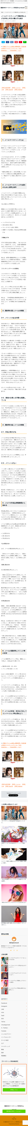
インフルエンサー (6, 1037)
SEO (2, 1018)
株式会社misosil (14, 943)
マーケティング (5, 1046)
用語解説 (3, 1055)
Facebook (4, 1003)
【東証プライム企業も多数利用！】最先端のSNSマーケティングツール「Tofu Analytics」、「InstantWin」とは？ (13, 48)
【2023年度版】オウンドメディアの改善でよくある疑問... (13, 880)
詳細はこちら (14, 1089)
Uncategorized (5, 1025)
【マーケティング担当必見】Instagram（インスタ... (13, 821)
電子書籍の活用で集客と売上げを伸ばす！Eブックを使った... (13, 923)
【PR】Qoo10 (9, 89)
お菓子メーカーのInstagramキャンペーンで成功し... (13, 843)
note (2, 1012)
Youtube (3, 1031)
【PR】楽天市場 (5, 87)
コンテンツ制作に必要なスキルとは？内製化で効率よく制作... (13, 862)
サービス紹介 (5, 1040)
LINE (2, 1009)
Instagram (4, 1006)
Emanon (17, 1123)
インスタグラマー (6, 1034)
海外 (2, 1052)
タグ (2, 1043)
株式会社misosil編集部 (10, 20)
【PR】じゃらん (16, 87)
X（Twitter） (5, 1028)
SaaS (2, 1015)
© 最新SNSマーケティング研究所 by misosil (14, 1121)
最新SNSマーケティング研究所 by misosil (12, 7)
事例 (3, 20)
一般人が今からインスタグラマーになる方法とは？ (13, 902)
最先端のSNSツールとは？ (14, 1111)
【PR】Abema (18, 89)
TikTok (3, 1021)
